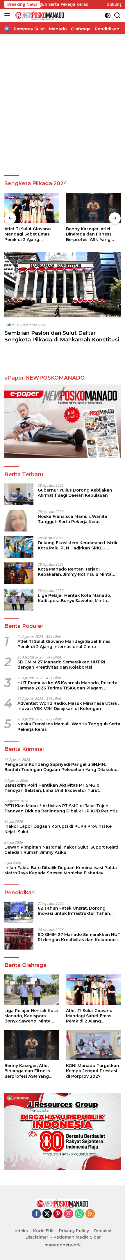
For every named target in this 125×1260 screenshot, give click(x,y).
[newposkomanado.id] (39, 15)
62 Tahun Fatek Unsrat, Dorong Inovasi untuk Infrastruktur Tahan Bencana (74, 911)
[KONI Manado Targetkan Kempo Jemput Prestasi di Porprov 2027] (93, 208)
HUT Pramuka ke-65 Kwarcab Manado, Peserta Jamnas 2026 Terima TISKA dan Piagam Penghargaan (67, 685)
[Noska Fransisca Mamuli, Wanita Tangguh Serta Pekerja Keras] (18, 520)
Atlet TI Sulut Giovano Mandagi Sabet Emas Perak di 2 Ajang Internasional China (63, 644)
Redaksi (102, 1230)
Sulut (9, 325)
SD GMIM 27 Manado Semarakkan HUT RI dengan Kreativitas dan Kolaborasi (61, 664)
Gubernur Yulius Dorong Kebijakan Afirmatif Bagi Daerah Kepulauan (75, 493)
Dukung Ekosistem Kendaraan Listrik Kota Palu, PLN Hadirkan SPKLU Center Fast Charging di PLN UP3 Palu (78, 545)
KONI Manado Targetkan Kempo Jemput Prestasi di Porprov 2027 (92, 234)
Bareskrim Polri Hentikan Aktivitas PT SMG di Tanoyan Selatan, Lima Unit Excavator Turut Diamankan (52, 788)
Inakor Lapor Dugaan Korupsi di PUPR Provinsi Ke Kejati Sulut (58, 829)
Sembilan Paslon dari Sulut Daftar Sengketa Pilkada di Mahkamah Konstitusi (61, 336)
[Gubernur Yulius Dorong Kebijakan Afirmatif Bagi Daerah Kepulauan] (18, 494)
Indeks (20, 1230)
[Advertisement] (62, 105)
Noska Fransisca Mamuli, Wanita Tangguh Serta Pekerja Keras (72, 519)
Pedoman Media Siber (77, 1237)
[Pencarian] (117, 15)
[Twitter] (47, 1214)
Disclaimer (37, 1237)
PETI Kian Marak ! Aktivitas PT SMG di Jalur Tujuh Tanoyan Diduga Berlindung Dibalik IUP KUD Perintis (61, 808)
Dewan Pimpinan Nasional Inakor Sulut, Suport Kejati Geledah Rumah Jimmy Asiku (61, 850)
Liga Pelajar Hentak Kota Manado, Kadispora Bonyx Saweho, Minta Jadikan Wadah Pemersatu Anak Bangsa (74, 598)
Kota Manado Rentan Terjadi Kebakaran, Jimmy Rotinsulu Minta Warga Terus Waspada (75, 571)
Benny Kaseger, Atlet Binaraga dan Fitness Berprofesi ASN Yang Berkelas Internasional (28, 234)
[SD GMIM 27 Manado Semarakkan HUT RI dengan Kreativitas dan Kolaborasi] (18, 939)
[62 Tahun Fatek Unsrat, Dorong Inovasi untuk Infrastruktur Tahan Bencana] (18, 912)
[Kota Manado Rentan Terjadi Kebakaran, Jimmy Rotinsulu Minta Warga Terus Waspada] (18, 573)
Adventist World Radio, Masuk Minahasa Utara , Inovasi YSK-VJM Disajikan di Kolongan (68, 706)
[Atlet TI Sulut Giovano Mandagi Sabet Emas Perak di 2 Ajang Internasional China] (93, 989)
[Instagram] (68, 1214)
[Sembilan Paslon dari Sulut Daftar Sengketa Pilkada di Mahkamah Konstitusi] (62, 284)
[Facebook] (36, 1214)
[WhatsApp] (79, 1214)
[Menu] (8, 15)
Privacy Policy (74, 1230)
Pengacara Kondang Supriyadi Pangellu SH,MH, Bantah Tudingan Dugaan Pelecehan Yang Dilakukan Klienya (61, 767)
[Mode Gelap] (107, 15)
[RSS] (90, 1214)
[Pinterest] (58, 1214)
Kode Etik (43, 1230)
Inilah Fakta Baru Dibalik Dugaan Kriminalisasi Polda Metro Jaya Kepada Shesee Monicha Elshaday (60, 870)
